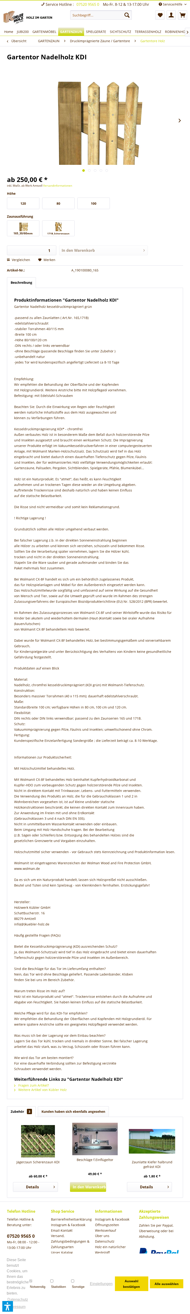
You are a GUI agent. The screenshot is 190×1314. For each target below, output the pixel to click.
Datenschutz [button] (17, 1299)
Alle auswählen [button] (167, 1284)
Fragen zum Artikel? (33, 1085)
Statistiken (58, 1286)
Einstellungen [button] (101, 1284)
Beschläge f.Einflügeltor (95, 1160)
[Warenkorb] (182, 15)
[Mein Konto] (171, 15)
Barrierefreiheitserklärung (71, 1219)
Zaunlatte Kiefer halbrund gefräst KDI (152, 1164)
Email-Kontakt (62, 1230)
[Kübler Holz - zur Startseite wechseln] (28, 17)
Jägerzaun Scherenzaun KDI (38, 1162)
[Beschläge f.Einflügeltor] (95, 1139)
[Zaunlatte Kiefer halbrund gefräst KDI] (152, 1141)
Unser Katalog (62, 1252)
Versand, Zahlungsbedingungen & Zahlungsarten (70, 1241)
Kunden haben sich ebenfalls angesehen (73, 1111)
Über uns (102, 1236)
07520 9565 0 (88, 4)
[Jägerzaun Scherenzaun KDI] (38, 1141)
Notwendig (37, 1286)
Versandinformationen (57, 186)
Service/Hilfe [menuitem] (172, 4)
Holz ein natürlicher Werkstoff (110, 1250)
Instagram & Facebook (68, 1225)
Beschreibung (21, 282)
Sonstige (78, 1286)
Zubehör (20, 1111)
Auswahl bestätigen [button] (131, 1283)
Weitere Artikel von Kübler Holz (42, 1090)
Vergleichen (20, 260)
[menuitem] (101, 15)
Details (32, 1187)
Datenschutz (104, 1241)
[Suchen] (127, 15)
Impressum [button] (16, 1307)
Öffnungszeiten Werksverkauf (107, 1228)
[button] (7, 1306)
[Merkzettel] (160, 15)
